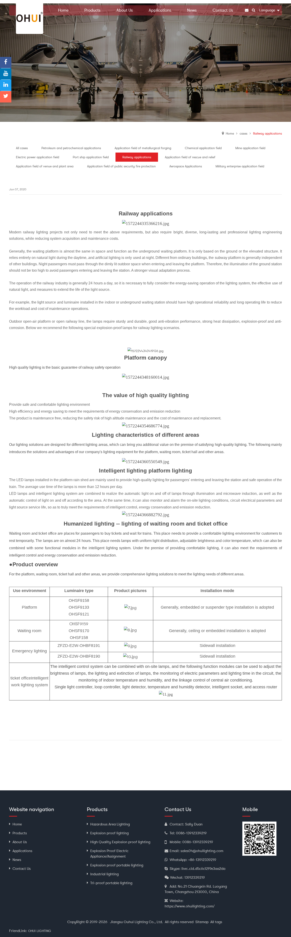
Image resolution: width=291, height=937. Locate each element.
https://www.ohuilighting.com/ (190, 906)
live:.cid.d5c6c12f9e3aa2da (203, 869)
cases (243, 133)
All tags (216, 922)
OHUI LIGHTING (39, 931)
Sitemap (201, 922)
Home (230, 133)
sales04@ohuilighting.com (202, 851)
